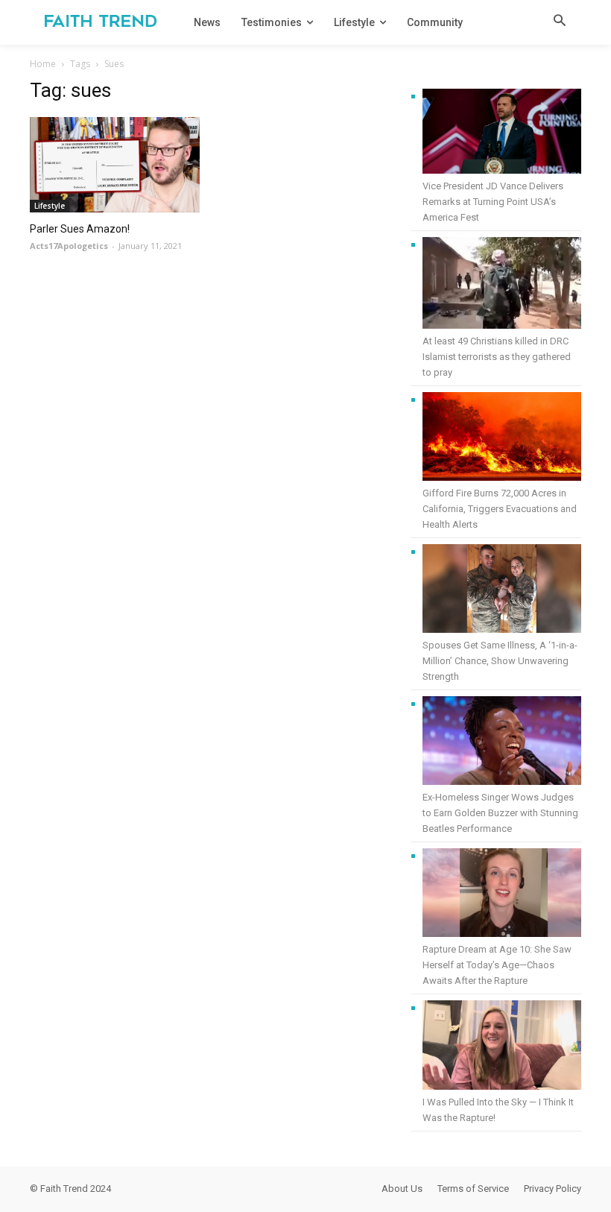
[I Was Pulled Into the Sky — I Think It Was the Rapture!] (501, 1047)
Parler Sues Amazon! (80, 229)
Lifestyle (49, 206)
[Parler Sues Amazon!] (115, 164)
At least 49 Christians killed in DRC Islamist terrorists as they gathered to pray (496, 356)
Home (43, 63)
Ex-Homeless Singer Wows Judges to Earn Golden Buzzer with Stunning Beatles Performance (500, 813)
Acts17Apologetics (69, 245)
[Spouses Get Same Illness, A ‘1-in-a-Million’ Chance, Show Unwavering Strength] (501, 590)
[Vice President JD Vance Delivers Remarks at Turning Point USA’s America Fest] (501, 133)
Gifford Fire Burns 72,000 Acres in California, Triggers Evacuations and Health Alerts (499, 508)
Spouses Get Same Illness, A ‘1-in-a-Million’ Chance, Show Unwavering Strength (499, 661)
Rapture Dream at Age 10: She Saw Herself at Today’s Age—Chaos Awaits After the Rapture (497, 965)
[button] (559, 21)
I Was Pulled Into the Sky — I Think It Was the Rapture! (498, 1109)
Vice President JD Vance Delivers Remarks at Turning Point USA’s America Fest (492, 201)
